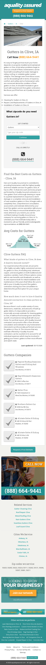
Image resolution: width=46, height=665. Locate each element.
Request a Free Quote (23, 11)
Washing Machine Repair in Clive (14, 637)
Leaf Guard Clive (23, 526)
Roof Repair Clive (23, 512)
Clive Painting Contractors (11, 627)
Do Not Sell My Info (23, 650)
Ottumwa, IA (23, 542)
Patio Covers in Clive (11, 629)
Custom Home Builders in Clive (32, 627)
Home (8, 647)
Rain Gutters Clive (23, 519)
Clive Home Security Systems (33, 624)
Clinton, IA (23, 556)
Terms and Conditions (30, 647)
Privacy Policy (9, 650)
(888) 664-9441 (18, 657)
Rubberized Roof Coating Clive (30, 629)
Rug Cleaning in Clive (30, 632)
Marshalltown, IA (23, 549)
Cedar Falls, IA (23, 552)
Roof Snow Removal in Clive (29, 635)
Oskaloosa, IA (23, 545)
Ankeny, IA (23, 538)
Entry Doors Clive (12, 635)
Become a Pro (32, 658)
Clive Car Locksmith (8, 640)
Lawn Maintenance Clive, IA (11, 624)
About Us (16, 647)
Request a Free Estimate (23, 449)
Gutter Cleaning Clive (23, 509)
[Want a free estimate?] (23, 611)
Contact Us (37, 650)
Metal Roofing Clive (23, 516)
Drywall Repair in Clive (24, 640)
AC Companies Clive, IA (34, 637)
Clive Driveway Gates (14, 632)
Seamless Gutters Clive (23, 523)
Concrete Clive (38, 640)
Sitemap (23, 652)
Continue (23, 137)
